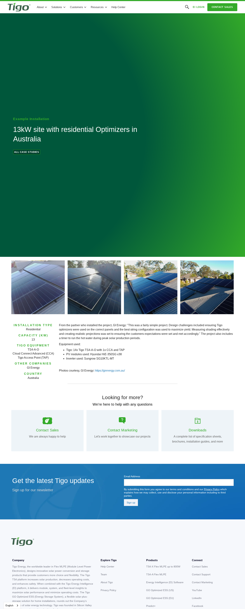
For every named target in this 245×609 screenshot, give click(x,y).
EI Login (198, 7)
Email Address (132, 476)
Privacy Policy (212, 489)
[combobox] (12, 605)
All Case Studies (26, 152)
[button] (42, 7)
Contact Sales (222, 7)
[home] (19, 7)
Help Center (118, 7)
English (9, 605)
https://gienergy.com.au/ (110, 370)
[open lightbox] (38, 287)
